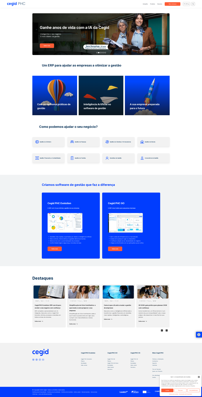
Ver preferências (193, 390)
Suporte (154, 363)
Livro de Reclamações (45, 394)
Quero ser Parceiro (157, 371)
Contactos (155, 361)
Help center (84, 365)
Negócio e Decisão (45, 300)
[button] (199, 377)
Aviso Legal (77, 392)
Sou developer (156, 375)
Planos (83, 361)
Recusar (180, 390)
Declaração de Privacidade (185, 394)
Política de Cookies (173, 394)
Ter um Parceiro (156, 369)
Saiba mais (55, 249)
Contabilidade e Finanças (76, 300)
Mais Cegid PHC (157, 353)
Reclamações (86, 392)
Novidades (83, 363)
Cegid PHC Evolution (88, 353)
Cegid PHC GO (112, 353)
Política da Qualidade (53, 392)
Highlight (37, 300)
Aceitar (167, 390)
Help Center (110, 367)
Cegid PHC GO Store (112, 363)
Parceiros (109, 369)
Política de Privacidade (39, 392)
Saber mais (47, 45)
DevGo (154, 377)
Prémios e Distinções (157, 359)
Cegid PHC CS (135, 353)
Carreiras (154, 365)
